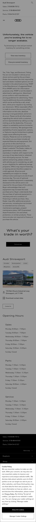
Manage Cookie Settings (18, 516)
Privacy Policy (9, 494)
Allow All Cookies (18, 510)
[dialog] (18, 492)
